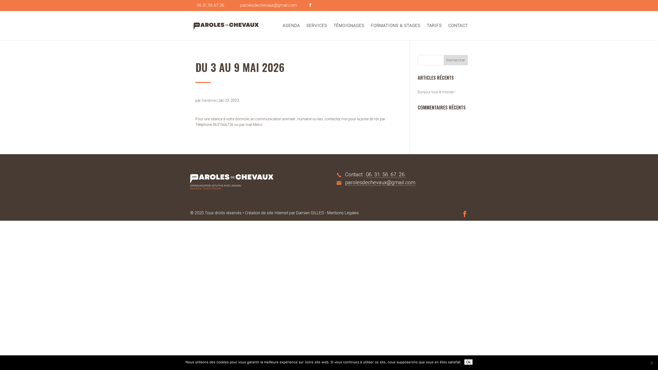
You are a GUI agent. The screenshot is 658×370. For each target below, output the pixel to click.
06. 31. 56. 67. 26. (386, 174)
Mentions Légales (343, 212)
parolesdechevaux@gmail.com (380, 182)
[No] (651, 362)
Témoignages (349, 26)
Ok (468, 362)
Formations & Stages (396, 26)
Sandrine (209, 100)
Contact (458, 26)
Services (316, 26)
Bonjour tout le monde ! (436, 92)
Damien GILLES (310, 212)
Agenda (291, 26)
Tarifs (434, 26)
